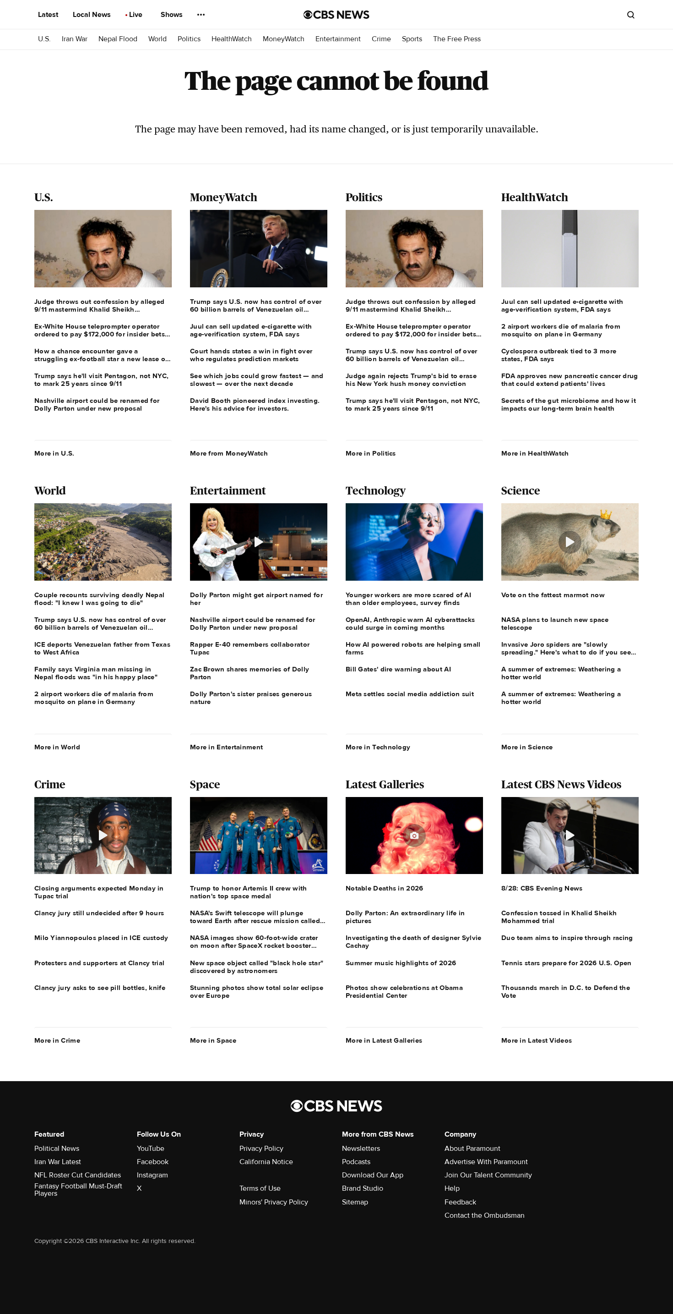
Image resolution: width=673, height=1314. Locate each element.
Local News (93, 14)
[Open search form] (631, 15)
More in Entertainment (226, 747)
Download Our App (372, 1175)
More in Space (213, 1040)
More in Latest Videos (536, 1040)
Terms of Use (260, 1188)
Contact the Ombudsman (485, 1215)
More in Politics (371, 453)
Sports (412, 39)
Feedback (460, 1202)
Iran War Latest (57, 1162)
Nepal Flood (117, 39)
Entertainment (338, 39)
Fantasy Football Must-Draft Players (78, 1189)
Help (452, 1188)
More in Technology (378, 747)
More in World (57, 747)
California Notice (266, 1162)
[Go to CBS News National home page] (336, 14)
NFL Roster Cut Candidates (77, 1175)
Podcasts (356, 1162)
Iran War (74, 39)
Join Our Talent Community (488, 1175)
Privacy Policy (261, 1148)
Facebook (152, 1162)
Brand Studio (362, 1188)
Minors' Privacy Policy (273, 1202)
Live (136, 14)
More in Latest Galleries (384, 1040)
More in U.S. (54, 453)
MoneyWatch (283, 39)
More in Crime (57, 1040)
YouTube (150, 1148)
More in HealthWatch (535, 453)
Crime (381, 39)
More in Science (527, 747)
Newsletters (361, 1148)
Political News (56, 1148)
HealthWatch (232, 39)
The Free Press (457, 39)
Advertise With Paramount (486, 1162)
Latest (49, 14)
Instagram (152, 1175)
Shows (173, 14)
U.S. (44, 39)
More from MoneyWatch (229, 453)
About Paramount (472, 1148)
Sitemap (355, 1202)
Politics (189, 39)
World (157, 39)
